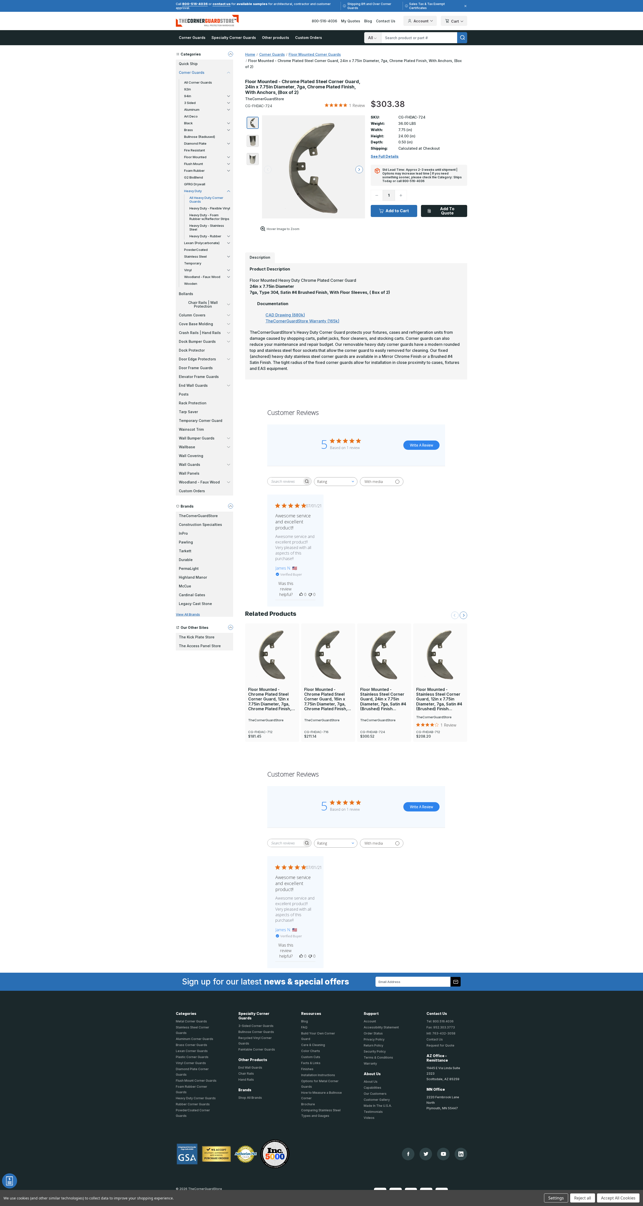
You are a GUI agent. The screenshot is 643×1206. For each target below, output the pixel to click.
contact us (221, 4)
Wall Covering (191, 456)
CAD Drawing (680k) (285, 314)
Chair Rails (246, 1073)
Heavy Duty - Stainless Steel (206, 227)
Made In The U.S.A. (378, 1106)
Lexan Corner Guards (192, 1051)
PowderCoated (196, 250)
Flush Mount (193, 164)
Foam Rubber (194, 171)
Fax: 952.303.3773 (440, 1027)
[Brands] (230, 506)
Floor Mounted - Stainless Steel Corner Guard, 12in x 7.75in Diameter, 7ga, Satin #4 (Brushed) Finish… (439, 699)
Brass (188, 130)
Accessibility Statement (381, 1027)
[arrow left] (268, 169)
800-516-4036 (195, 4)
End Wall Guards (193, 385)
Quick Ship (188, 64)
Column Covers (192, 315)
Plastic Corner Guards (192, 1057)
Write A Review (421, 445)
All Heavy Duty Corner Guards (206, 199)
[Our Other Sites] (230, 627)
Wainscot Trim (191, 429)
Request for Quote (440, 1045)
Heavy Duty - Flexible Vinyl (209, 208)
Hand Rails (246, 1079)
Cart (455, 21)
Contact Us (385, 21)
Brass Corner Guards (191, 1045)
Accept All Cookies (618, 1198)
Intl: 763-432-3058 (440, 1033)
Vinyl (188, 270)
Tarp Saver (188, 412)
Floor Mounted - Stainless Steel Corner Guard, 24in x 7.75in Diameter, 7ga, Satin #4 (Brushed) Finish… (383, 699)
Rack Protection (192, 403)
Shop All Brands (250, 1098)
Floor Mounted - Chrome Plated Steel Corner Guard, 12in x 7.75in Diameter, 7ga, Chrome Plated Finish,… (271, 699)
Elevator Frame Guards (199, 376)
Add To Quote (447, 210)
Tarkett (185, 551)
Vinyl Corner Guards (191, 1063)
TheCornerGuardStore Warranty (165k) (302, 320)
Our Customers (375, 1093)
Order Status (373, 1033)
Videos (369, 1118)
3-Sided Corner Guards (256, 1026)
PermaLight (189, 568)
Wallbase (187, 447)
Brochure (308, 1104)
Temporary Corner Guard (200, 420)
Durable (186, 560)
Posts (184, 394)
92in (187, 89)
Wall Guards (189, 464)
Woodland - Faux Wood (202, 277)
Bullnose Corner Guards (256, 1032)
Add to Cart (397, 210)
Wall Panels (189, 473)
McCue (185, 586)
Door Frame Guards (196, 368)
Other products (275, 37)
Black (188, 123)
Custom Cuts (310, 1057)
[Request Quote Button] (9, 1180)
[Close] (464, 6)
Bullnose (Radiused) (199, 137)
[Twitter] (425, 1153)
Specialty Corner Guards (233, 37)
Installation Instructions (318, 1075)
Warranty (370, 1063)
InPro (183, 533)
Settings (556, 1198)
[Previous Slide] (455, 615)
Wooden (190, 284)
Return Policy (373, 1045)
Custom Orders (308, 37)
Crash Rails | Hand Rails (200, 333)
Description (260, 257)
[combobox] (335, 481)
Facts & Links (310, 1063)
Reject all (582, 1198)
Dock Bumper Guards (197, 341)
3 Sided (190, 103)
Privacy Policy (374, 1039)
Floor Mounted (195, 157)
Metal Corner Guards (191, 1021)
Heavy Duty (193, 191)
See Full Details (385, 156)
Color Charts (310, 1051)
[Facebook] (408, 1153)
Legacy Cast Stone (195, 603)
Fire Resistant (194, 150)
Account (421, 21)
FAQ (304, 1027)
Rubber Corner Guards (193, 1104)
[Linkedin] (460, 1154)
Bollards (186, 294)
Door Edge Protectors (197, 359)
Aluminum (191, 109)
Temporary (192, 263)
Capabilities (372, 1087)
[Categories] (230, 54)
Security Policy (375, 1051)
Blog (368, 21)
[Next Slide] (463, 615)
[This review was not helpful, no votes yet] (310, 594)
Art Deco (191, 116)
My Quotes (350, 21)
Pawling (186, 542)
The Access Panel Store (200, 646)
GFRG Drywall (194, 184)
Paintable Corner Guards (256, 1049)
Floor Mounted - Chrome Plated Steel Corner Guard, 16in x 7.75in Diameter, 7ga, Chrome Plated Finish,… (327, 699)
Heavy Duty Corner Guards (196, 1098)
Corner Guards (192, 37)
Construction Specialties (200, 524)
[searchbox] (284, 481)
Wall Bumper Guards (197, 438)
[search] (462, 37)
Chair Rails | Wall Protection (203, 304)
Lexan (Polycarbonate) (202, 243)
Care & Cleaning (313, 1045)
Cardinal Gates (192, 595)
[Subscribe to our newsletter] (455, 982)
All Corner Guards (198, 82)
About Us (371, 1081)
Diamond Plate (195, 143)
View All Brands (188, 614)
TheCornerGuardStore (198, 516)
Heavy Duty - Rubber (205, 236)
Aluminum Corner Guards (194, 1039)
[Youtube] (443, 1153)
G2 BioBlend (193, 177)
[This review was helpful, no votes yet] (301, 594)
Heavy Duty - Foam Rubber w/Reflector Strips (209, 217)
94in (187, 96)
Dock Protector (192, 350)
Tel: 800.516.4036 (440, 1021)
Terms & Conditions (378, 1057)
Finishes (307, 1069)
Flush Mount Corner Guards (196, 1080)
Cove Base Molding (196, 324)
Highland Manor (193, 577)
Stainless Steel (195, 256)
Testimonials (373, 1112)
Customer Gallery (377, 1100)
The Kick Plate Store (197, 637)
